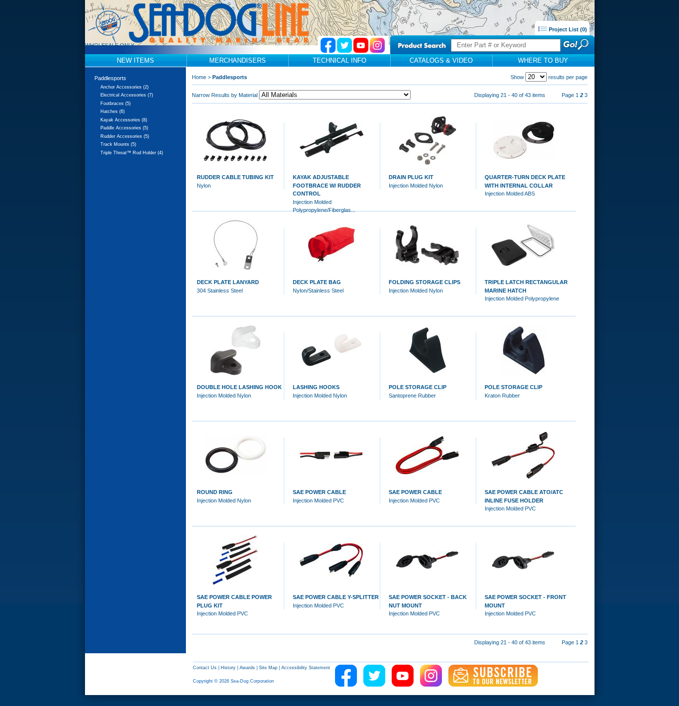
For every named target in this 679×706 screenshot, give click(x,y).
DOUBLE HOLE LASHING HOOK (239, 387)
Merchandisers (237, 60)
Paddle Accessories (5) (124, 127)
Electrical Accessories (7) (126, 95)
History (228, 667)
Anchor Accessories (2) (124, 87)
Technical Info (339, 60)
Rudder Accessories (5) (124, 136)
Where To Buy (543, 60)
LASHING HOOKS (316, 387)
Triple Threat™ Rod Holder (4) (131, 152)
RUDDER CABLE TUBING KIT (235, 177)
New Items (135, 60)
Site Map (268, 667)
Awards (247, 667)
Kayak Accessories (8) (123, 119)
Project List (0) (567, 29)
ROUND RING (215, 492)
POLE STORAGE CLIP (417, 387)
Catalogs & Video (441, 60)
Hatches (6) (112, 111)
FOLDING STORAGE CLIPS (424, 282)
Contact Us (205, 667)
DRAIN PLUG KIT (411, 177)
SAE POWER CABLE (319, 492)
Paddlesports (110, 78)
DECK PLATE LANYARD (228, 282)
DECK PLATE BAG (317, 282)
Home (199, 77)
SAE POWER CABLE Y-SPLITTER (336, 597)
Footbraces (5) (115, 103)
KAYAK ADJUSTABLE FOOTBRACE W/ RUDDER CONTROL (327, 185)
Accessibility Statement (305, 667)
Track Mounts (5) (118, 144)
